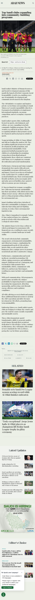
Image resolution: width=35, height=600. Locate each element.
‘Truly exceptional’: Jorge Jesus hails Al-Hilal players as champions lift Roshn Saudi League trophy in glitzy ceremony (17, 426)
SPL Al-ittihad (7, 358)
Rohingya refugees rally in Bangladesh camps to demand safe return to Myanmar (12, 483)
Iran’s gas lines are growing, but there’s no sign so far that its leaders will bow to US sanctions (12, 474)
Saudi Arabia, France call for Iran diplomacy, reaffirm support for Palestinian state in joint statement (12, 553)
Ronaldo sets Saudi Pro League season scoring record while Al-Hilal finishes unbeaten (17, 392)
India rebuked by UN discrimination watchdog (10, 465)
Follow (30, 78)
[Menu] (2, 3)
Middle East (5, 561)
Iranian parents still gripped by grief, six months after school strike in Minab (12, 491)
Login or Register (7, 587)
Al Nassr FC (18, 358)
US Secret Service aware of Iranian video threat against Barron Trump (11, 458)
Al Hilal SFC (20, 354)
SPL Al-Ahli (29, 358)
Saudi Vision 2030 (8, 354)
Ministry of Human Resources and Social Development (18, 351)
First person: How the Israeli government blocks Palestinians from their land (11, 564)
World (4, 548)
